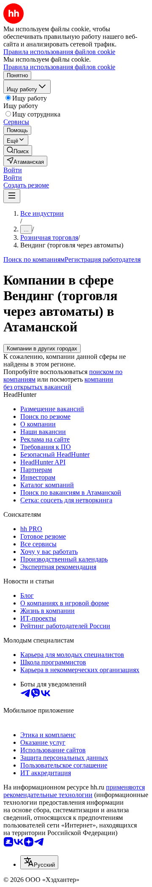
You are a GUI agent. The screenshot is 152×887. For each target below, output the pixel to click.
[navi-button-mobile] (11, 196)
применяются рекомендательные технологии (74, 791)
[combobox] (39, 862)
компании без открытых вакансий (58, 383)
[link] (17, 150)
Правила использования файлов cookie (59, 67)
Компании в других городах (42, 348)
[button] (12, 170)
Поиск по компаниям (34, 259)
